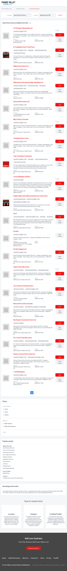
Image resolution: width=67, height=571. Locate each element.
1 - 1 (58, 180)
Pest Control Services (9, 450)
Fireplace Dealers (7, 457)
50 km (6, 412)
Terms (42, 558)
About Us (25, 558)
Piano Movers (6, 461)
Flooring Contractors (8, 452)
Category (9, 15)
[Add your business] (33, 546)
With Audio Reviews (10, 426)
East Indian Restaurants (9, 454)
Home (4, 558)
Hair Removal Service (8, 448)
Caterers (5, 463)
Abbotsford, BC (20, 8)
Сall (60, 35)
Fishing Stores (7, 466)
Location (36, 15)
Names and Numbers (23, 565)
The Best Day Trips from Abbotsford (13, 478)
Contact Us (34, 558)
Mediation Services (8, 459)
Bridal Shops (6, 473)
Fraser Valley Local (7, 8)
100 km (7, 415)
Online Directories (14, 558)
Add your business (33, 548)
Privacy (48, 558)
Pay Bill (56, 558)
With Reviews (8, 423)
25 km (6, 409)
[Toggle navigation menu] (65, 3)
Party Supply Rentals (8, 468)
